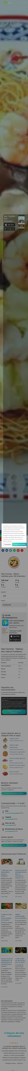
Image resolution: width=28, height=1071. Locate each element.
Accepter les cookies (20, 544)
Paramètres (7, 544)
